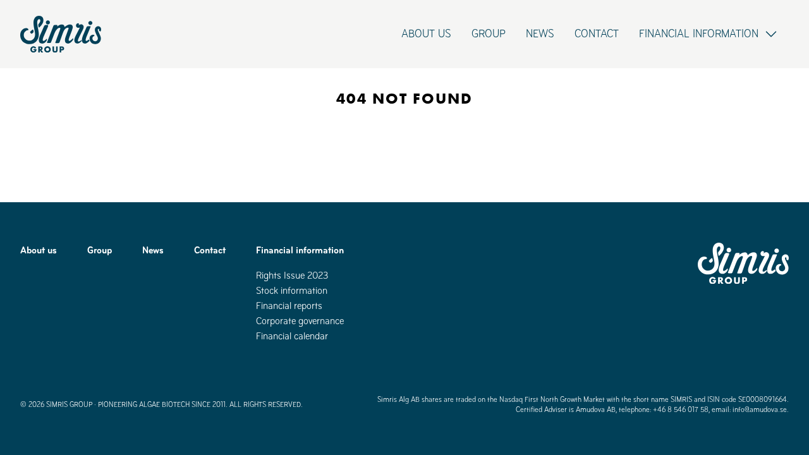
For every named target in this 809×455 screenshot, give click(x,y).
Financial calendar (292, 336)
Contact (597, 33)
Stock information (291, 290)
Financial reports (289, 306)
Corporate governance (300, 321)
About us (426, 33)
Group (488, 33)
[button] (709, 34)
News (540, 33)
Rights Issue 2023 (292, 275)
